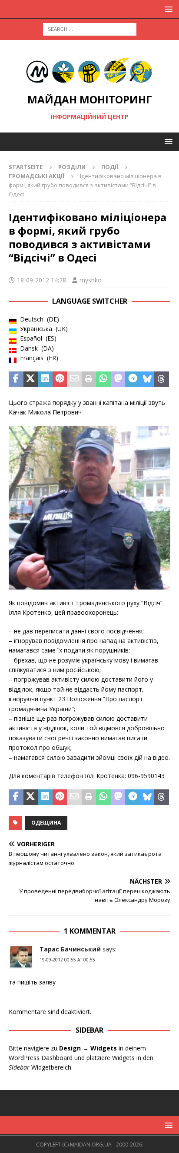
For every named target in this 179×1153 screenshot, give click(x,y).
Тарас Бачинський (70, 949)
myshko (91, 280)
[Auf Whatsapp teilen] (103, 379)
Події (109, 167)
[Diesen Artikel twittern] (30, 379)
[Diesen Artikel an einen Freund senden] (74, 379)
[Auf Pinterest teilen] (60, 379)
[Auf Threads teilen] (161, 379)
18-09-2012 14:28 (41, 280)
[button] (167, 9)
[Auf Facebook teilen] (16, 379)
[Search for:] (89, 28)
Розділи (72, 167)
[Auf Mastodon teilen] (118, 379)
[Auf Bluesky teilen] (147, 379)
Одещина (46, 822)
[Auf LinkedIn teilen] (45, 379)
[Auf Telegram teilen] (132, 379)
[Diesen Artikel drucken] (89, 379)
